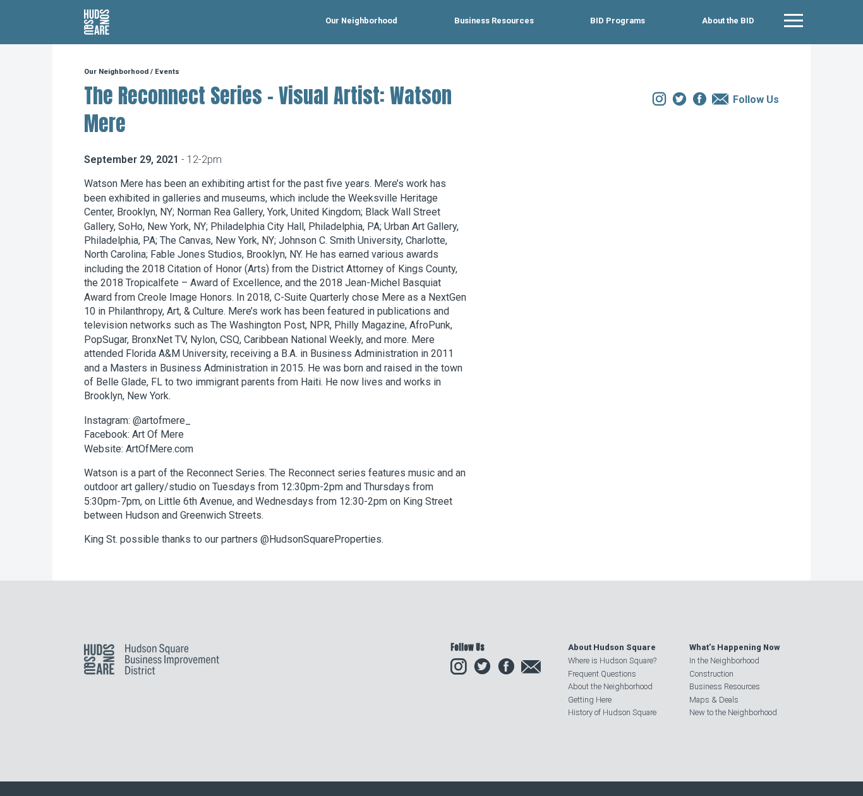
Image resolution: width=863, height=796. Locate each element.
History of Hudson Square (612, 712)
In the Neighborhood (724, 660)
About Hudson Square (612, 647)
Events (167, 72)
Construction (711, 673)
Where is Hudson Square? (612, 660)
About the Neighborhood (610, 686)
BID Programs (617, 21)
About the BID (728, 21)
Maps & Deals (714, 699)
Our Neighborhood (361, 21)
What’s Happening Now (734, 647)
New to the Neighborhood (733, 712)
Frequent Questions (602, 673)
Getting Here (590, 699)
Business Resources (494, 21)
